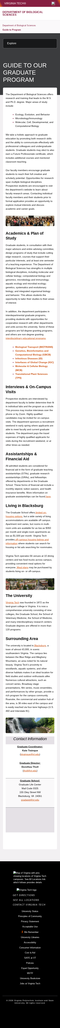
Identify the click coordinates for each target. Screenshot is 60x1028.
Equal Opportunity (30, 968)
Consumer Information (30, 947)
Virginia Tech (12, 602)
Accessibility (30, 942)
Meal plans (22, 567)
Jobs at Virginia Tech (30, 983)
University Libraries (30, 937)
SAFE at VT (30, 958)
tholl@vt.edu (30, 770)
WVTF (30, 973)
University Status (30, 911)
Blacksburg (40, 645)
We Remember (31, 932)
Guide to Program (11, 30)
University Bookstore (30, 978)
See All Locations (27, 900)
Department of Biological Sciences (19, 25)
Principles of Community (30, 916)
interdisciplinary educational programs (26, 338)
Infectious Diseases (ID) (28, 358)
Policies (30, 963)
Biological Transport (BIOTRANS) (34, 347)
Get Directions (25, 895)
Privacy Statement (30, 921)
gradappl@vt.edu (30, 800)
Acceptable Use (30, 926)
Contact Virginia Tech (30, 905)
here (48, 496)
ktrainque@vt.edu (30, 754)
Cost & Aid (30, 952)
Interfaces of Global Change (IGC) (34, 362)
